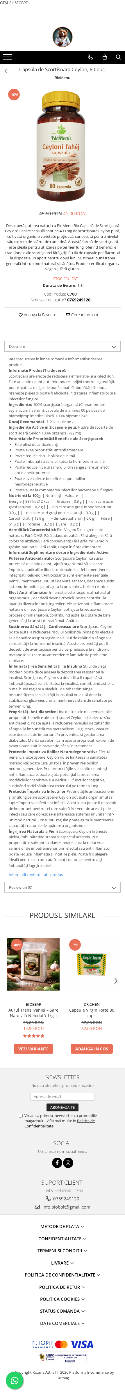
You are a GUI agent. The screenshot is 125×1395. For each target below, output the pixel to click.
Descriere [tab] (17, 346)
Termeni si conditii (60, 1250)
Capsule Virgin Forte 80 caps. (91, 1012)
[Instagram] (68, 1163)
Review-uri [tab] (20, 887)
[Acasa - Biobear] (62, 37)
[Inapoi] (4, 71)
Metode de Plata (60, 1226)
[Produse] (8, 58)
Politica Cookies (60, 1299)
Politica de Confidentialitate (60, 1275)
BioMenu (62, 77)
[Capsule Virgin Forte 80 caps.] (91, 964)
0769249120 (65, 1199)
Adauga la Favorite (39, 314)
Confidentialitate (60, 1239)
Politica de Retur (60, 1287)
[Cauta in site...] (118, 57)
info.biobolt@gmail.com (65, 1207)
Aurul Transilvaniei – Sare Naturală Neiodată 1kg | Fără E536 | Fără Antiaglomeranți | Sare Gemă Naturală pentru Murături (33, 1012)
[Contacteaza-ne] (90, 57)
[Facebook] (57, 1163)
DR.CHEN (92, 1004)
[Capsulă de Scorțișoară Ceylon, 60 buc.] (62, 146)
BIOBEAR (33, 1004)
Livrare (60, 1263)
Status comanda (60, 1311)
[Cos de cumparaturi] (105, 57)
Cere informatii (84, 314)
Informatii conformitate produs (36, 874)
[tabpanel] (62, 146)
